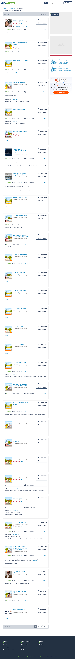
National (23, 648)
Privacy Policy (21, 656)
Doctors (15, 8)
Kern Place (15, 121)
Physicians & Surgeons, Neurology (20, 21)
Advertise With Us (7, 648)
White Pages (24, 646)
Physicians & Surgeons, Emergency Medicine (59, 69)
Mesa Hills (15, 374)
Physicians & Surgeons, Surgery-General (59, 60)
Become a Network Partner (9, 649)
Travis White (15, 72)
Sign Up (58, 2)
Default (44, 14)
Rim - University (16, 32)
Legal (56, 656)
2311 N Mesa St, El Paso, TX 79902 (22, 26)
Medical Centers (55, 74)
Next (45, 626)
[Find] (46, 3)
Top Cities (41, 644)
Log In (52, 2)
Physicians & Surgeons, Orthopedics (60, 65)
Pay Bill (22, 649)
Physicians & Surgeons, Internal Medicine (59, 64)
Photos (44, 29)
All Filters (7, 14)
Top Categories (42, 646)
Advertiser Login (24, 644)
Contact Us (5, 646)
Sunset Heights (16, 488)
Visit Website (42, 23)
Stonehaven (15, 510)
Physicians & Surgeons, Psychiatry (59, 62)
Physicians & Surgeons (56, 58)
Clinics (52, 72)
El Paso (11, 8)
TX (8, 8)
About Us (5, 644)
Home (5, 8)
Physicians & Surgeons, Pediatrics (59, 67)
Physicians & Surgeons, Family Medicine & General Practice (61, 71)
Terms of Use (50, 656)
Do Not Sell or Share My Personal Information (36, 656)
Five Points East (16, 534)
